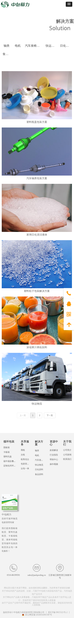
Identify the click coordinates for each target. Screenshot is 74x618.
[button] (69, 4)
